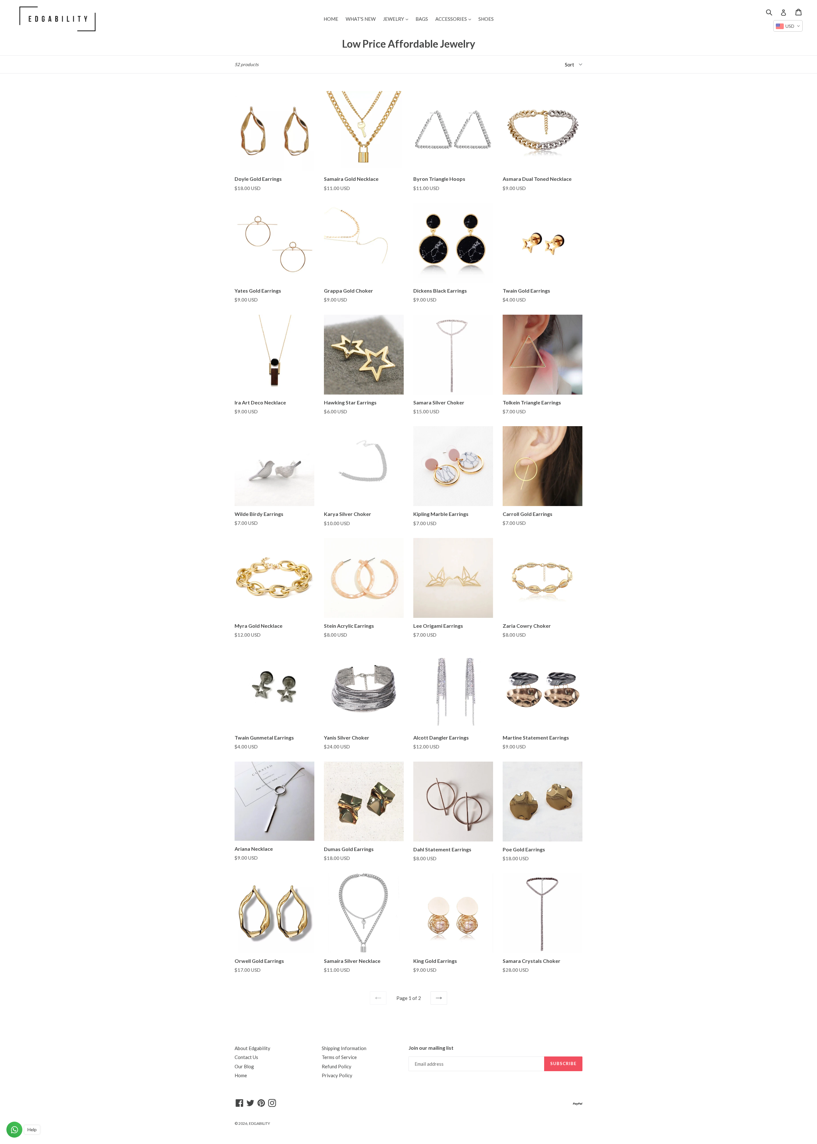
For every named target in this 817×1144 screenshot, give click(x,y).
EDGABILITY (259, 1123)
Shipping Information (344, 1048)
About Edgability (252, 1048)
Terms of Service (339, 1057)
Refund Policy (336, 1066)
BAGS (422, 19)
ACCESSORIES (454, 19)
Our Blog (244, 1066)
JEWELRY (397, 19)
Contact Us (246, 1057)
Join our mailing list (430, 1048)
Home (241, 1075)
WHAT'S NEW (361, 19)
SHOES (486, 19)
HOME (331, 19)
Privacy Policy (337, 1075)
